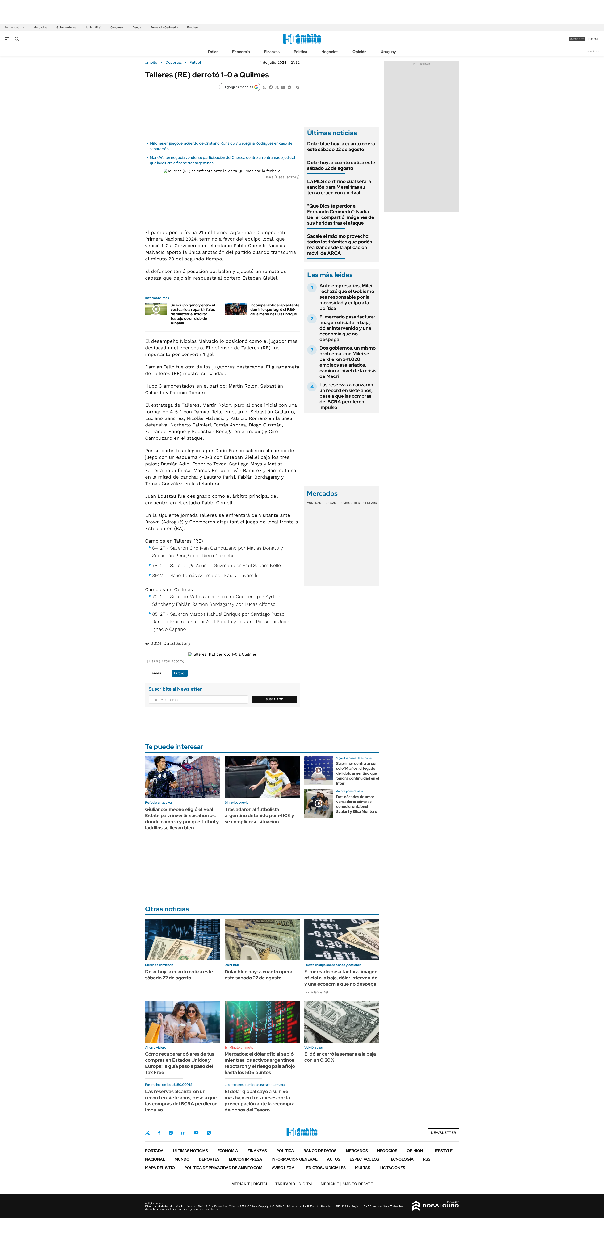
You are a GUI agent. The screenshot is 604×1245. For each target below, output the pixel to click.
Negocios (329, 51)
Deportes (173, 62)
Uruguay (388, 51)
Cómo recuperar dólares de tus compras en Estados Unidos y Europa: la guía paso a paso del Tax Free (179, 1063)
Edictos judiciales (326, 1167)
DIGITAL (249, 1184)
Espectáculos (364, 1159)
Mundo (182, 1159)
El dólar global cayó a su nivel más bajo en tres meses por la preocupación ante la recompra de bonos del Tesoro (259, 1100)
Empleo (192, 27)
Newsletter (593, 51)
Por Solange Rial (316, 992)
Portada (154, 1150)
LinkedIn (183, 1133)
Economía (241, 51)
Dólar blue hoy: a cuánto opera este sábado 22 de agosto (341, 146)
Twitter (147, 1133)
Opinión (359, 51)
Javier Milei (93, 27)
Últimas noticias (190, 1150)
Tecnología (401, 1159)
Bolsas (330, 503)
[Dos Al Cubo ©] (435, 1206)
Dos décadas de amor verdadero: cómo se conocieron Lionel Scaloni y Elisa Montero (356, 804)
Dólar (213, 51)
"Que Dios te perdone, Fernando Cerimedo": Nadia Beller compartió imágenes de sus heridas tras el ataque (340, 214)
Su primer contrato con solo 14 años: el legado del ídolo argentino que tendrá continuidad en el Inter (357, 773)
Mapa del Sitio (160, 1167)
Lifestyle (442, 1150)
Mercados (40, 27)
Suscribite (274, 699)
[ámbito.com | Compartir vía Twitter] (277, 87)
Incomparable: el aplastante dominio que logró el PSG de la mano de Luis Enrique (274, 310)
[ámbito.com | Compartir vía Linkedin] (283, 87)
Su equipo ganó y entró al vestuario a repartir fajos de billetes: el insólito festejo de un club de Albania (193, 314)
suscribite (577, 39)
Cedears (370, 503)
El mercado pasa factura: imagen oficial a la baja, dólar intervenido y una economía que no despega (347, 328)
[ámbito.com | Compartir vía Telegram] (289, 87)
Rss (426, 1159)
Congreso (116, 27)
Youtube (196, 1133)
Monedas (314, 503)
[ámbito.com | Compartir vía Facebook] (271, 87)
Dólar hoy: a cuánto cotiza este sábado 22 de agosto (341, 165)
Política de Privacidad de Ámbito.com (223, 1167)
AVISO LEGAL (284, 1167)
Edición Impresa (245, 1159)
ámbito (151, 62)
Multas (362, 1167)
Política (300, 51)
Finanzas (272, 51)
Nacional (155, 1159)
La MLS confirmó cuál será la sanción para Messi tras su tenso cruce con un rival (339, 187)
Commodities (350, 503)
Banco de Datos (319, 1150)
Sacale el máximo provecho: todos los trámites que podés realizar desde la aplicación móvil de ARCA (339, 244)
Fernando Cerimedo (164, 27)
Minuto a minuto (241, 1047)
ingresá (593, 39)
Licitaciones (392, 1167)
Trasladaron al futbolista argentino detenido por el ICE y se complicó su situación (259, 815)
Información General (295, 1159)
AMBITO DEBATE (347, 1184)
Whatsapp (209, 1133)
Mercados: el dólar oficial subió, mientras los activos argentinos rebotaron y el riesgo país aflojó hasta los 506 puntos (260, 1063)
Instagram (171, 1133)
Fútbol (195, 62)
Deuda (136, 27)
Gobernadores (66, 27)
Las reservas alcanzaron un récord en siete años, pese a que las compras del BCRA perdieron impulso (346, 396)
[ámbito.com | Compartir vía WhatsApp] (265, 87)
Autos (333, 1159)
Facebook (159, 1133)
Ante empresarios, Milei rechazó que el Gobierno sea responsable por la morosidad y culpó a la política (346, 297)
